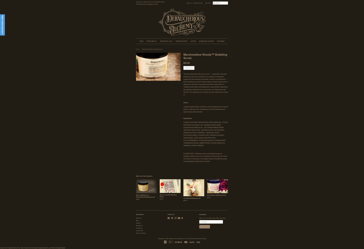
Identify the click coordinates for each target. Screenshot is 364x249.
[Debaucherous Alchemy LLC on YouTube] (179, 218)
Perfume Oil (152, 41)
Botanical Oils (166, 41)
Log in (188, 3)
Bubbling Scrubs (206, 41)
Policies (138, 223)
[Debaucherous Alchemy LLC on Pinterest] (172, 218)
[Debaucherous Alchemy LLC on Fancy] (182, 218)
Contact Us (139, 228)
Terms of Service (141, 233)
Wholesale (139, 225)
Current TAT (139, 230)
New (141, 41)
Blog (137, 220)
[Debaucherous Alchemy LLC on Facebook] (169, 218)
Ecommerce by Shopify (199, 238)
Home (137, 49)
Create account (198, 3)
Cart (209, 3)
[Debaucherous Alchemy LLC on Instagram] (176, 218)
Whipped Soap (181, 41)
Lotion (193, 41)
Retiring (220, 41)
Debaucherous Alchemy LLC (177, 238)
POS (188, 238)
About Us (139, 218)
